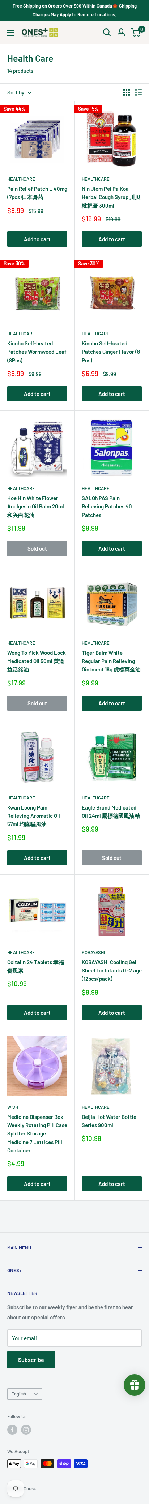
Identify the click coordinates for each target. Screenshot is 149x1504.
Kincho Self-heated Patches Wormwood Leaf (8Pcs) (37, 351)
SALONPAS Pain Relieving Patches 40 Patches (107, 506)
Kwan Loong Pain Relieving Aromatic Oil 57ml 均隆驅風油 (33, 816)
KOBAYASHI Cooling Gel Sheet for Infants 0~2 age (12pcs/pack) (112, 970)
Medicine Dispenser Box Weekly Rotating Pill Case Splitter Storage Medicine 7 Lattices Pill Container (37, 1133)
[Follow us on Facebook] (12, 1430)
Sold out (37, 548)
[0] (135, 32)
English (18, 1394)
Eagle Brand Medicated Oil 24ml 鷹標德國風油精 (111, 811)
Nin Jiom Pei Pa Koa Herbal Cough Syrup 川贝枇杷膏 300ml (111, 197)
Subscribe (31, 1359)
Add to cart (37, 239)
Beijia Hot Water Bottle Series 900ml (109, 1120)
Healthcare (21, 179)
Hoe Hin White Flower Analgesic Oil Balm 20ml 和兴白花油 (35, 506)
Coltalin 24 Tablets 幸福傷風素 (35, 966)
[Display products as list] (138, 92)
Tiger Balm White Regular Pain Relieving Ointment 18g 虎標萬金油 (111, 661)
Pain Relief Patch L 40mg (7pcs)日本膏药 (37, 192)
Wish (12, 1107)
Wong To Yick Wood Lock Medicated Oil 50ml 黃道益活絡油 (36, 661)
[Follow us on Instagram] (26, 1430)
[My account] (121, 32)
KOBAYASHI (93, 952)
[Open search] (107, 32)
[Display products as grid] (126, 92)
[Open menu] (10, 33)
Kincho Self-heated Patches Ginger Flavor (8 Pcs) (111, 351)
